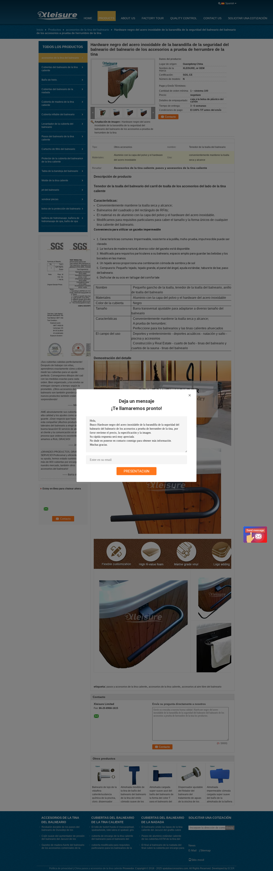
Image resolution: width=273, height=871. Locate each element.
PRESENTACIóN (136, 471)
